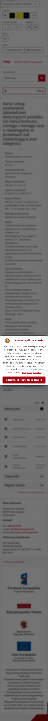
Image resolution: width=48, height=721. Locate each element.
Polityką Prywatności (31, 372)
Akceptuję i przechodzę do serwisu (24, 380)
